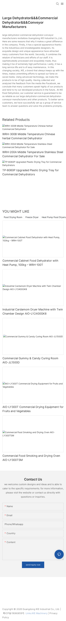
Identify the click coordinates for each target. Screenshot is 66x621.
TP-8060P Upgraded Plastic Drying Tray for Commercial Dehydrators (30, 172)
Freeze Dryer (32, 217)
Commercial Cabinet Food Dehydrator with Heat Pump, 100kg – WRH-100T (30, 262)
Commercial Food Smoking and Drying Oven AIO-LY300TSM (31, 457)
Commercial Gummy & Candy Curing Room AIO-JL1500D (30, 360)
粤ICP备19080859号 (13, 613)
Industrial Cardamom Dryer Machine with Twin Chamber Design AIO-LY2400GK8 (32, 311)
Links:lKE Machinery (36, 613)
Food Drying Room (13, 217)
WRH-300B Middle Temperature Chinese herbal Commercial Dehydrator (28, 136)
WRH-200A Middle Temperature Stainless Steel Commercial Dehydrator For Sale (32, 154)
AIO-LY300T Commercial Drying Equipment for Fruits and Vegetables (33, 409)
